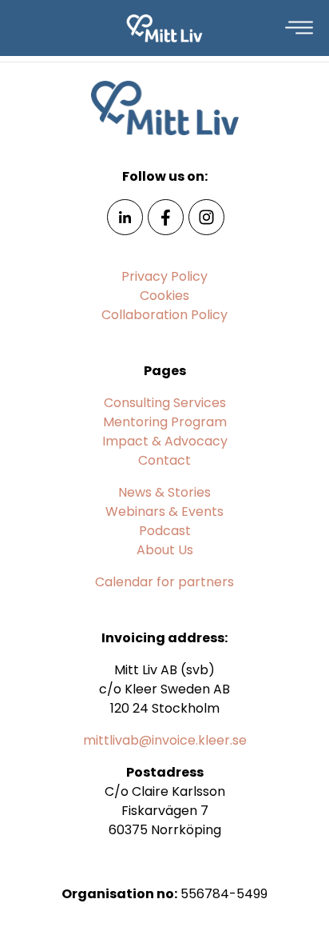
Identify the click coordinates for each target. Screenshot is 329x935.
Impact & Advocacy (165, 441)
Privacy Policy (164, 276)
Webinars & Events (164, 511)
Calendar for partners (164, 582)
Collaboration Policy (164, 315)
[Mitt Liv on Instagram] (206, 216)
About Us (165, 550)
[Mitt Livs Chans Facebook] (166, 216)
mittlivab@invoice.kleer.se (165, 740)
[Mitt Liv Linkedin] (125, 216)
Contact (164, 460)
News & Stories (164, 492)
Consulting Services (165, 403)
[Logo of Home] (165, 28)
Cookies (164, 295)
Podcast (165, 530)
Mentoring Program (165, 422)
